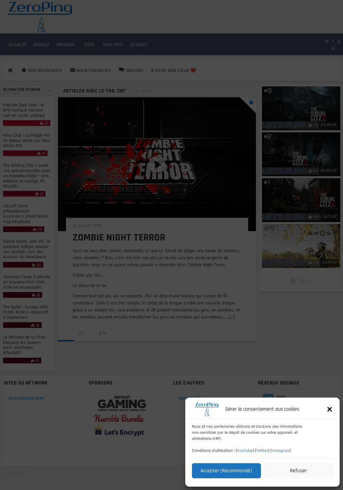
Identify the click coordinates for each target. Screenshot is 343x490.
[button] (329, 409)
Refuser (298, 471)
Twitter (262, 450)
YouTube (245, 450)
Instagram (280, 450)
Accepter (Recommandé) (226, 471)
